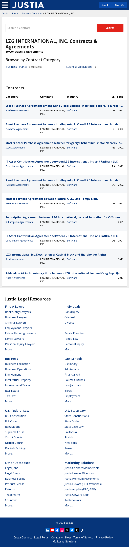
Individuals (72, 307)
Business (11, 359)
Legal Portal (41, 537)
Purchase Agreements (18, 110)
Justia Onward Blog (76, 495)
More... (9, 349)
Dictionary (70, 364)
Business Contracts (32, 13)
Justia (5, 13)
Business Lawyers (16, 317)
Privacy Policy (104, 537)
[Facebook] (57, 530)
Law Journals (72, 385)
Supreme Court (14, 432)
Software (72, 110)
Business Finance (16, 67)
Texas (68, 448)
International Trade (17, 385)
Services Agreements (17, 203)
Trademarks (12, 495)
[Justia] (28, 5)
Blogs (68, 390)
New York (70, 443)
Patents (10, 489)
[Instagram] (62, 530)
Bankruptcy (71, 312)
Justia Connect (23, 537)
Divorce (69, 322)
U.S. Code (11, 421)
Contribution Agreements (19, 166)
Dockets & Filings (16, 448)
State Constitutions (76, 416)
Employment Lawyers (18, 328)
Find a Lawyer (15, 307)
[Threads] (67, 530)
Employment (13, 374)
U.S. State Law (75, 411)
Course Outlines (74, 380)
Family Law (71, 339)
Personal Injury (74, 344)
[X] (77, 530)
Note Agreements (15, 277)
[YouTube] (52, 530)
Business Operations (79, 67)
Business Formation (17, 364)
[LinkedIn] (48, 530)
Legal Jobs (11, 468)
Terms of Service (83, 537)
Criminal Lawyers (16, 322)
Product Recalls (14, 484)
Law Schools (73, 359)
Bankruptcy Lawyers (18, 312)
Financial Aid (72, 374)
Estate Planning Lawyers (20, 333)
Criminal (69, 317)
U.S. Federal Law (17, 411)
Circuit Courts (13, 437)
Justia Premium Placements (81, 478)
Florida (68, 437)
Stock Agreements (16, 147)
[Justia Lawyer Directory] (82, 530)
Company (57, 537)
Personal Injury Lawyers (20, 344)
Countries (11, 500)
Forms (14, 13)
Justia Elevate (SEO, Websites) (83, 484)
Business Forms (15, 478)
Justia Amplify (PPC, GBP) (80, 489)
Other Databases (17, 463)
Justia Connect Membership (81, 468)
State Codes (71, 421)
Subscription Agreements (19, 222)
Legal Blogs (12, 473)
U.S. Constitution (15, 416)
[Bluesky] (72, 530)
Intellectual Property (18, 380)
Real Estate (12, 390)
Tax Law (10, 396)
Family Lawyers (14, 339)
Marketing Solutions (79, 463)
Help (68, 537)
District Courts (14, 443)
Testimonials (72, 500)
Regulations (12, 427)
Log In (105, 5)
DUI (66, 328)
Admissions (71, 369)
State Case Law (73, 427)
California (70, 432)
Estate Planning (74, 333)
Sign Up (119, 5)
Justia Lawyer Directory (79, 473)
